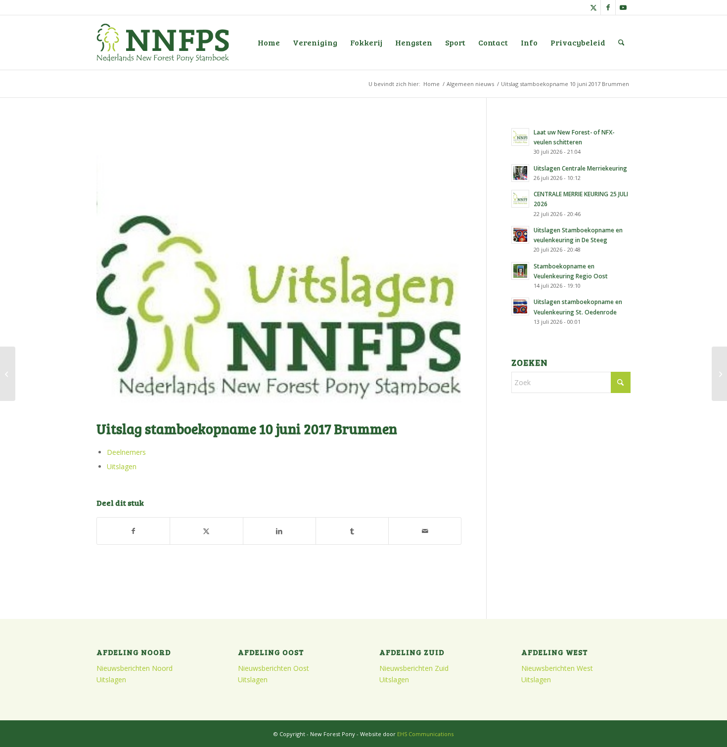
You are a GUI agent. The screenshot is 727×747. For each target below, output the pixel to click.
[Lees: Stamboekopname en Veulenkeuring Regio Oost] (520, 271)
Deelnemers (126, 452)
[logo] (162, 42)
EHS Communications (425, 734)
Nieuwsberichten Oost (273, 668)
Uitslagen (121, 466)
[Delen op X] (206, 531)
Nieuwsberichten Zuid (414, 668)
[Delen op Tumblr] (352, 531)
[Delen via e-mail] (425, 531)
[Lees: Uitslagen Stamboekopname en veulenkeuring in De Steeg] (520, 235)
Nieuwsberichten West (557, 668)
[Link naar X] (593, 7)
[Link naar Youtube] (623, 7)
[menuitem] (268, 42)
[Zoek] (621, 42)
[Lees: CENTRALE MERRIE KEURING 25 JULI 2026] (520, 199)
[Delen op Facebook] (133, 531)
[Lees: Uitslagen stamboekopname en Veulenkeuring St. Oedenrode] (520, 306)
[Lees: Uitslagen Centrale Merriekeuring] (520, 173)
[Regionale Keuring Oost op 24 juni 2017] (719, 374)
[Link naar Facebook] (608, 7)
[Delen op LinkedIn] (279, 531)
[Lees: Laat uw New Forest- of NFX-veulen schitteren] (520, 137)
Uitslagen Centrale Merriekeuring (580, 168)
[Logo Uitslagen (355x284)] (278, 269)
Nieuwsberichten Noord (134, 668)
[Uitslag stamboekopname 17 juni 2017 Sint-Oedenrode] (7, 374)
